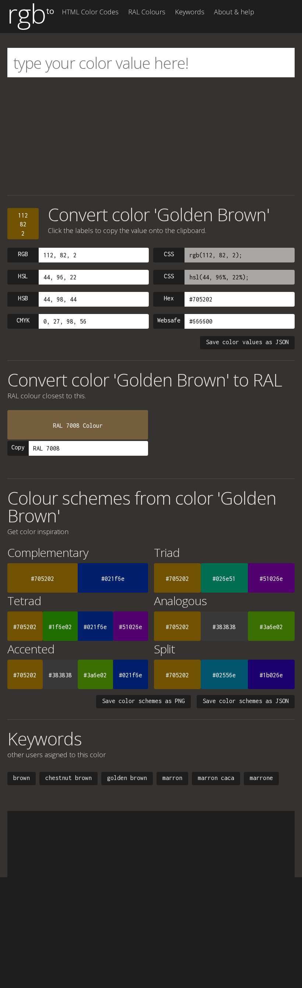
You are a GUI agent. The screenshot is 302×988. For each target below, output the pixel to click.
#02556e (224, 675)
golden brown (127, 777)
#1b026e (271, 675)
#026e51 (224, 578)
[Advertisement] (151, 136)
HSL (23, 276)
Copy (18, 447)
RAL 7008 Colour (78, 425)
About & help (234, 11)
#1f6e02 (60, 627)
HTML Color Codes (90, 11)
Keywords (189, 11)
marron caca (216, 777)
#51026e (271, 578)
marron (172, 777)
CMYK (23, 320)
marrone (261, 777)
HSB (23, 298)
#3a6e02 (271, 627)
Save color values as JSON (247, 342)
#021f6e (112, 578)
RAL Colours (146, 11)
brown (21, 777)
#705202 (42, 578)
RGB (23, 254)
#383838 (224, 627)
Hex (169, 298)
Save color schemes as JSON (246, 701)
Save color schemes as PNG (143, 701)
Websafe (168, 320)
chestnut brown (68, 777)
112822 (23, 224)
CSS (169, 254)
